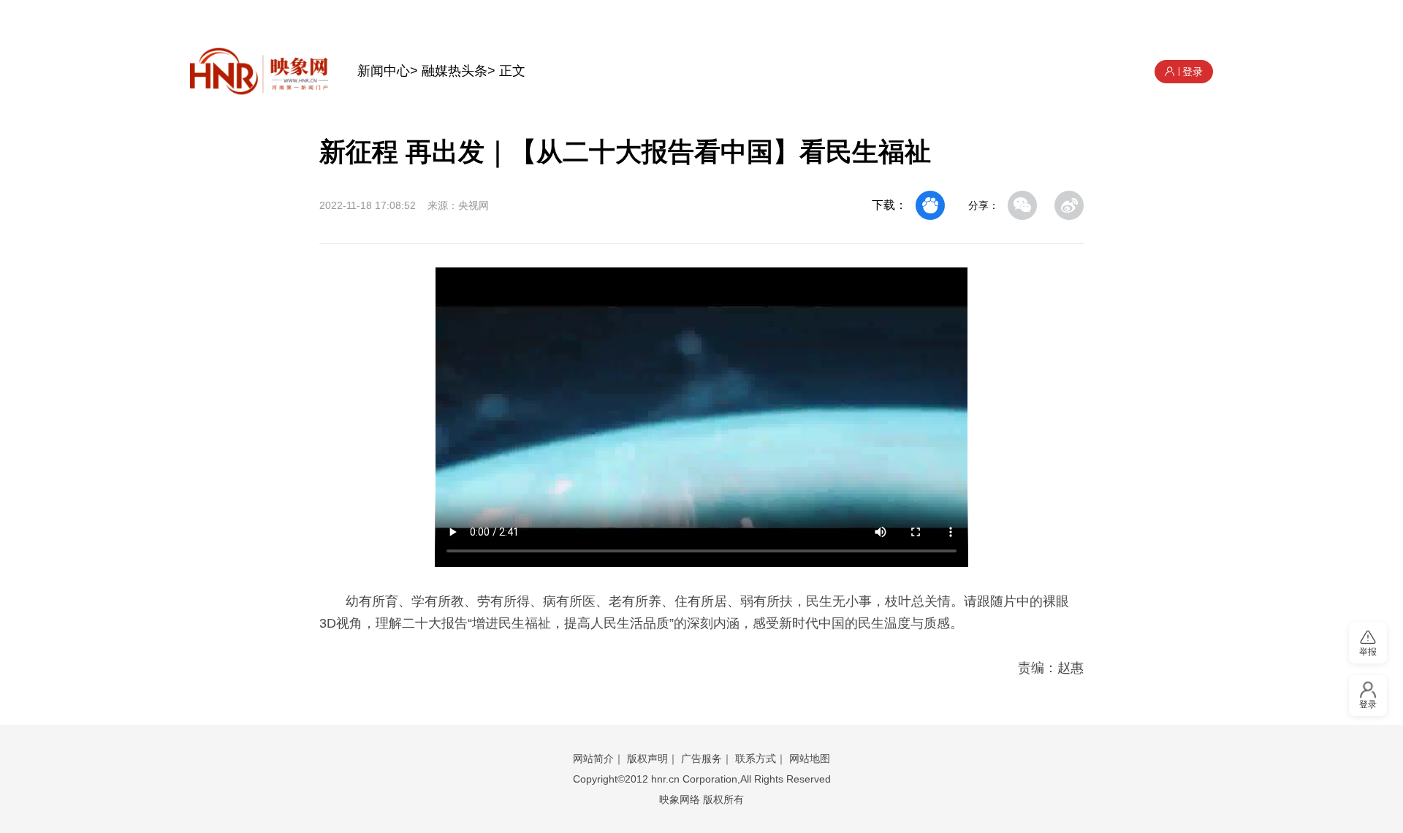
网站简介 (593, 758)
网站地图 (809, 758)
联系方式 (755, 758)
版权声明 (647, 758)
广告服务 (701, 758)
